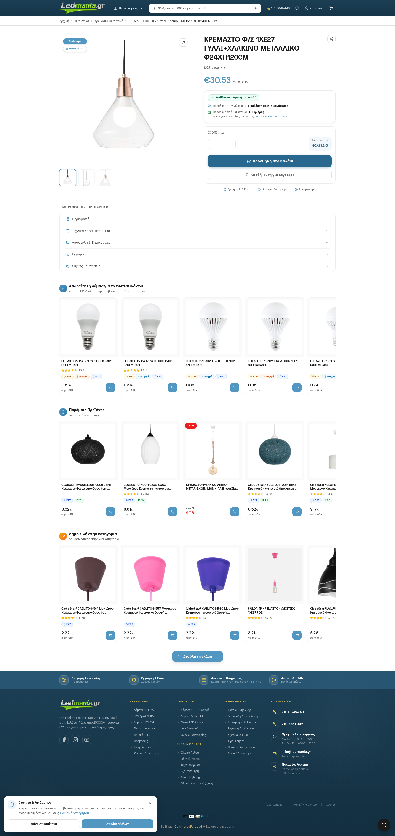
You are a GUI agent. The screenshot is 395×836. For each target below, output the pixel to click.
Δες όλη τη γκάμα (197, 656)
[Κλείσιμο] (150, 803)
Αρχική (64, 21)
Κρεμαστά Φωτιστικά (108, 21)
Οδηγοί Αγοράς (190, 759)
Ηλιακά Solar (142, 735)
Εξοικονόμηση (190, 771)
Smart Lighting (190, 777)
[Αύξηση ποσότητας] (230, 144)
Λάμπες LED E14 (144, 722)
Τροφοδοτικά (142, 747)
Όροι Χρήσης (236, 741)
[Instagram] (75, 739)
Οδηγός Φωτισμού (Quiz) (197, 783)
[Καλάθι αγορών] (331, 8)
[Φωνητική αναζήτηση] (255, 8)
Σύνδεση (316, 8)
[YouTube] (86, 739)
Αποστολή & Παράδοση (243, 716)
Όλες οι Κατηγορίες (193, 735)
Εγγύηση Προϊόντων (241, 728)
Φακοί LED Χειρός (192, 722)
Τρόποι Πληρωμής (239, 710)
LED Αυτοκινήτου (192, 728)
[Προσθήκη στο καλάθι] (110, 387)
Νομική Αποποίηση (240, 753)
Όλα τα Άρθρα (190, 752)
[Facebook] (64, 739)
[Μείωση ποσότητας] (212, 144)
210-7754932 (282, 116)
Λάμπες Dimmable (192, 716)
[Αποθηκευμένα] (297, 8)
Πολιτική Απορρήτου (241, 747)
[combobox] (205, 8)
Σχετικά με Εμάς (238, 735)
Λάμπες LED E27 (144, 710)
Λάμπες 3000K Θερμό (195, 710)
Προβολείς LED (144, 741)
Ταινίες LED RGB (144, 728)
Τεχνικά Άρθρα (190, 765)
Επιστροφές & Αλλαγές (242, 722)
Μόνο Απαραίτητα (43, 824)
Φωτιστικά (82, 21)
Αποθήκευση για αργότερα (272, 175)
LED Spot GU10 (144, 716)
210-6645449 (263, 116)
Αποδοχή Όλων (117, 824)
